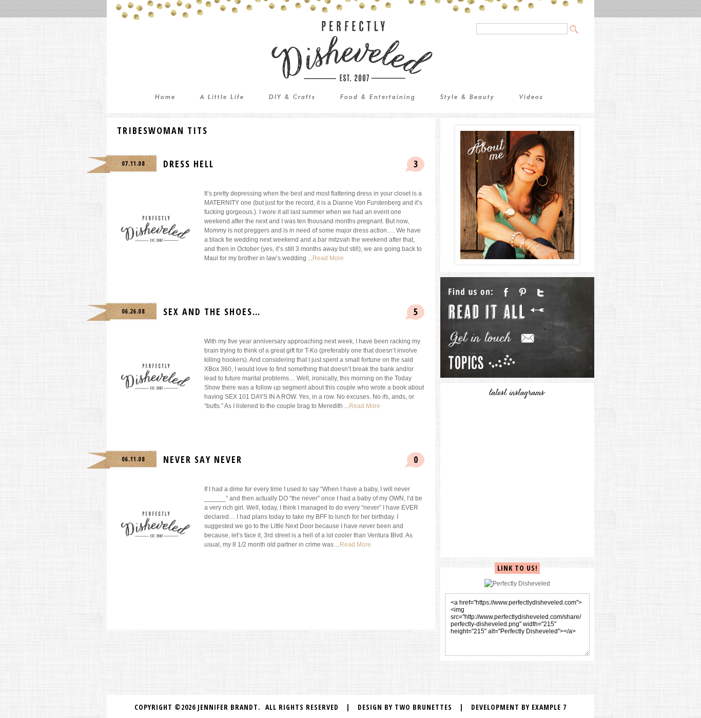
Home (165, 97)
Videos (531, 97)
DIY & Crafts (292, 97)
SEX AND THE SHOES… (212, 311)
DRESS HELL (188, 164)
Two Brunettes (423, 707)
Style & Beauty (467, 97)
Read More (328, 258)
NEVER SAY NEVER (202, 459)
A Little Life (222, 97)
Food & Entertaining (378, 97)
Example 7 (549, 707)
